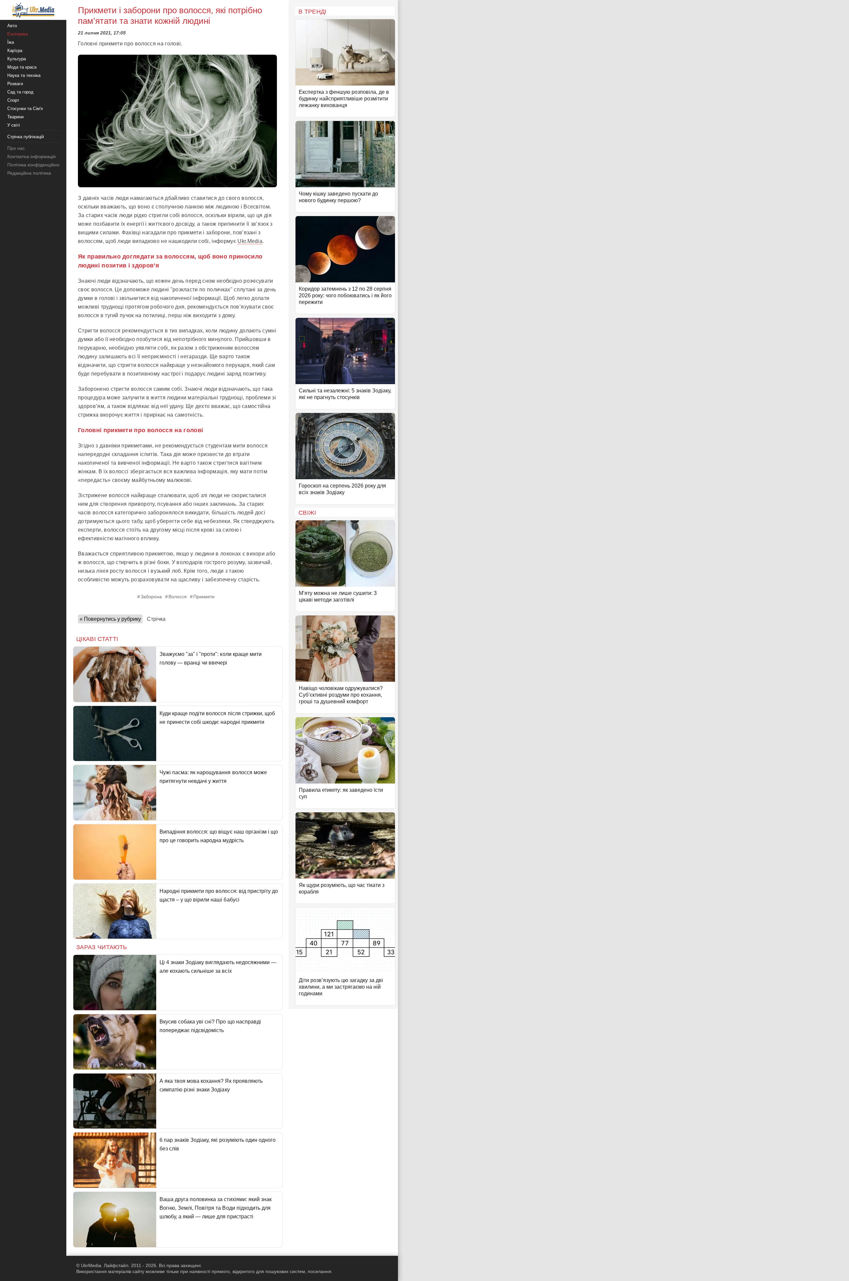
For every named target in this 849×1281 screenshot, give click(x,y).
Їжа (10, 42)
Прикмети (204, 596)
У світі (13, 125)
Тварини (15, 116)
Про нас (16, 148)
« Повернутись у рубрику (110, 619)
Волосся (177, 596)
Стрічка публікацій (25, 136)
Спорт (13, 100)
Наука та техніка (23, 75)
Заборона (151, 596)
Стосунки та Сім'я (25, 108)
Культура (16, 58)
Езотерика (17, 33)
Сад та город (20, 91)
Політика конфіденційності (36, 164)
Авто (12, 25)
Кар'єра (14, 50)
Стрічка (156, 619)
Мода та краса (21, 67)
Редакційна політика (29, 173)
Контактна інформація (31, 156)
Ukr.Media (249, 241)
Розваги (15, 83)
